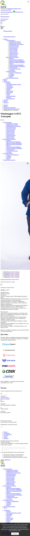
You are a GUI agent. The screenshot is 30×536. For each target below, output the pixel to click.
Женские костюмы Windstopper (14, 144)
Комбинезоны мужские (12, 125)
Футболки (8, 157)
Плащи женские (10, 149)
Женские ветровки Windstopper (14, 143)
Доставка (5, 435)
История (8, 511)
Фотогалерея (9, 519)
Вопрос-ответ (9, 518)
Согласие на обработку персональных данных (14, 448)
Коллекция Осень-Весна (9, 139)
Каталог (5, 432)
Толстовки (9, 152)
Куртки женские (10, 130)
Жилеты (8, 145)
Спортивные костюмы (12, 150)
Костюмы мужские (11, 128)
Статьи (5, 437)
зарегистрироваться (5, 459)
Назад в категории (5, 398)
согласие (24, 527)
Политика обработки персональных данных (14, 447)
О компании (6, 433)
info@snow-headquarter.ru (7, 12)
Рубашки (8, 156)
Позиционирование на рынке (13, 512)
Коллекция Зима (7, 122)
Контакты (5, 438)
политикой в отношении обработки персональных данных (15, 529)
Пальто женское (10, 134)
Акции (5, 507)
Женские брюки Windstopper (13, 141)
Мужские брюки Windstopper (13, 147)
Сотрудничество (7, 434)
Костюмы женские (11, 127)
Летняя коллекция (7, 153)
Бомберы (8, 140)
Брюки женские (10, 136)
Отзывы (8, 516)
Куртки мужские (10, 131)
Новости (8, 520)
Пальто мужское (10, 132)
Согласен (15, 533)
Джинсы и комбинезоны (12, 154)
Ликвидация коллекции (9, 160)
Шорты (8, 158)
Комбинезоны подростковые (13, 126)
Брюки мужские (10, 138)
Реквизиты (9, 515)
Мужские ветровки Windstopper (14, 148)
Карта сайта (6, 449)
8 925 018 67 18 (19, 12)
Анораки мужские (11, 135)
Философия (9, 514)
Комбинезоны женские (12, 123)
